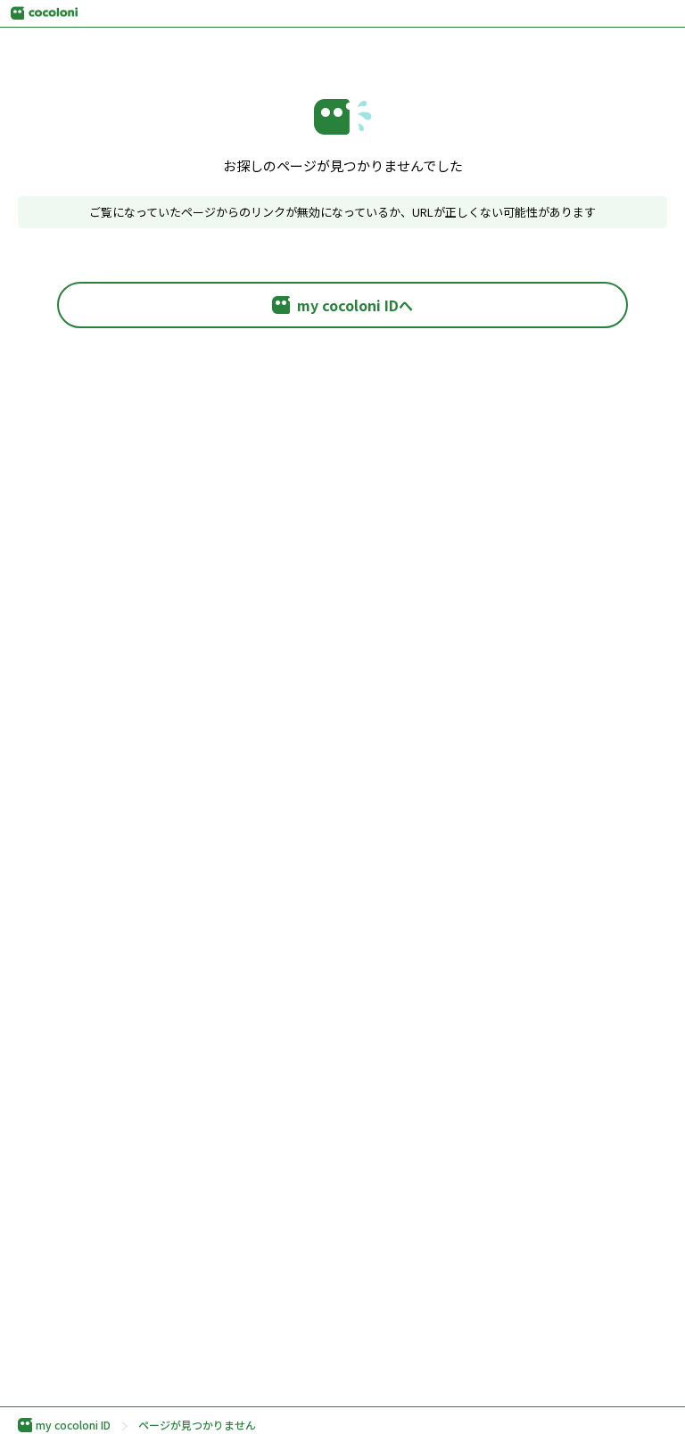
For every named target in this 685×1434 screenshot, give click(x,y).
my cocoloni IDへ (355, 305)
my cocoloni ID (73, 1425)
